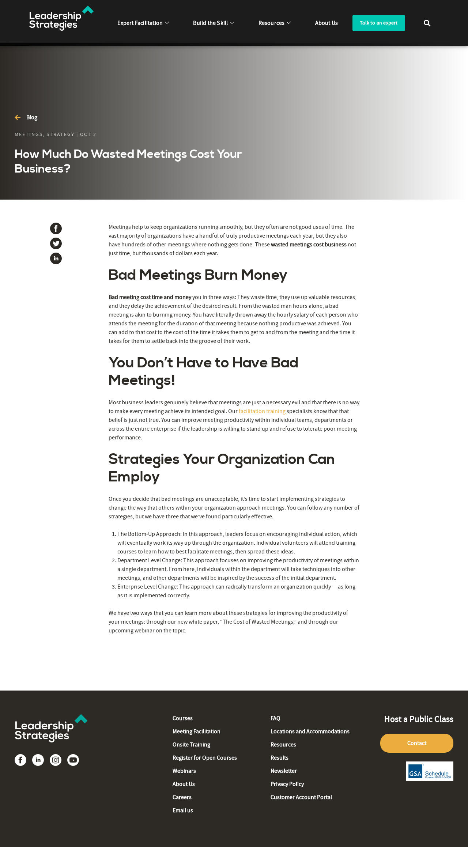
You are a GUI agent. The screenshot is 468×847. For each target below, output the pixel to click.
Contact (416, 743)
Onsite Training (191, 744)
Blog (31, 117)
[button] (427, 23)
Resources (271, 23)
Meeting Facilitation (196, 731)
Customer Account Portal (301, 797)
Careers (182, 797)
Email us (183, 810)
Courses (183, 718)
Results (279, 757)
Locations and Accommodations (310, 731)
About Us (326, 23)
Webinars (184, 771)
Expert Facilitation (140, 23)
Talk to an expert (378, 22)
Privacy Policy (287, 784)
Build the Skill (210, 23)
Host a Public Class (418, 719)
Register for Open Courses (205, 757)
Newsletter (284, 771)
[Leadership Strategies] (51, 749)
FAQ (275, 718)
